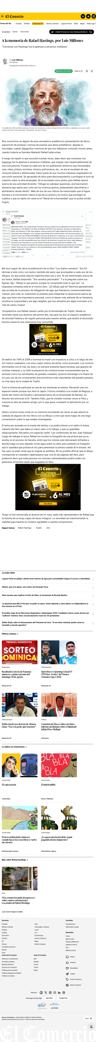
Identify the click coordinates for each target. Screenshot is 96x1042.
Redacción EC (7, 686)
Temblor (27, 24)
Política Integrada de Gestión (11, 973)
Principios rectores (8, 961)
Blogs (36, 941)
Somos (4, 944)
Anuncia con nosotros (9, 967)
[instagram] (50, 992)
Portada (4, 924)
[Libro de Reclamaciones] (54, 1005)
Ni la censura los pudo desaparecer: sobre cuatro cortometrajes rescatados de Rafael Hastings (18, 900)
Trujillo (39, 528)
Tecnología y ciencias (42, 927)
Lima (3, 952)
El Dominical (39, 935)
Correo (36, 964)
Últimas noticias (7, 927)
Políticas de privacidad (9, 970)
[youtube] (54, 992)
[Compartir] (92, 71)
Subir (87, 1018)
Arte (48, 528)
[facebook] (41, 992)
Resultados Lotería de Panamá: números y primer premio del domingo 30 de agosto (16, 674)
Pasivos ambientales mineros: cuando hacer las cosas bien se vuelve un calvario (19, 840)
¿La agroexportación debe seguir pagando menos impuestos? (56, 838)
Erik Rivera (45, 738)
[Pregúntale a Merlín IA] (91, 1026)
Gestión (36, 961)
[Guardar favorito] (87, 71)
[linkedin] (59, 992)
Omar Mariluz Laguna (48, 851)
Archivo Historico (40, 938)
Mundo (4, 950)
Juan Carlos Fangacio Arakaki (12, 912)
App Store (49, 998)
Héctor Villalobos (47, 799)
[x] (45, 992)
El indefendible (48, 784)
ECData (4, 930)
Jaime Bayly (6, 799)
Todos (68, 936)
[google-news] (63, 992)
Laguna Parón (66, 24)
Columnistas (6, 780)
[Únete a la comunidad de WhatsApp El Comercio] (64, 71)
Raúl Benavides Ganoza (10, 851)
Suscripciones (70, 924)
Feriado (19, 24)
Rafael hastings (24, 528)
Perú (36, 924)
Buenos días (70, 939)
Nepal (82, 24)
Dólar (76, 24)
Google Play (63, 998)
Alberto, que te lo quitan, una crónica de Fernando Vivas (25, 587)
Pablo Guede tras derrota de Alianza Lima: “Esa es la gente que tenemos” (19, 725)
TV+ (36, 933)
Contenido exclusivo (9, 947)
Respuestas (6, 667)
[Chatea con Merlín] (83, 16)
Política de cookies (8, 976)
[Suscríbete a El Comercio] (88, 16)
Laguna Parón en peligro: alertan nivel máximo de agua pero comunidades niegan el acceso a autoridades (46, 579)
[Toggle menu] (2, 16)
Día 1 (67, 947)
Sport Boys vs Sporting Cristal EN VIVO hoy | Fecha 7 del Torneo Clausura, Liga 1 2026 (56, 674)
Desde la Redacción (72, 942)
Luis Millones (17, 60)
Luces (36, 930)
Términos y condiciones (10, 959)
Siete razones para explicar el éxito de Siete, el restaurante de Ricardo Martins (34, 595)
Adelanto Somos (71, 945)
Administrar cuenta (72, 927)
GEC (35, 959)
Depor (36, 970)
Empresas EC (38, 24)
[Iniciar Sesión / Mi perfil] (94, 16)
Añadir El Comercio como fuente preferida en (71, 32)
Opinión (4, 938)
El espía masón (9, 784)
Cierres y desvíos (52, 24)
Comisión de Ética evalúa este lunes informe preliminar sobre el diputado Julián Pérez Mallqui (59, 727)
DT (3, 941)
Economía (5, 935)
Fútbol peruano (46, 667)
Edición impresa (40, 944)
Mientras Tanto (71, 950)
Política (43, 720)
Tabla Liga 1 (91, 24)
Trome (36, 967)
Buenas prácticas (8, 964)
